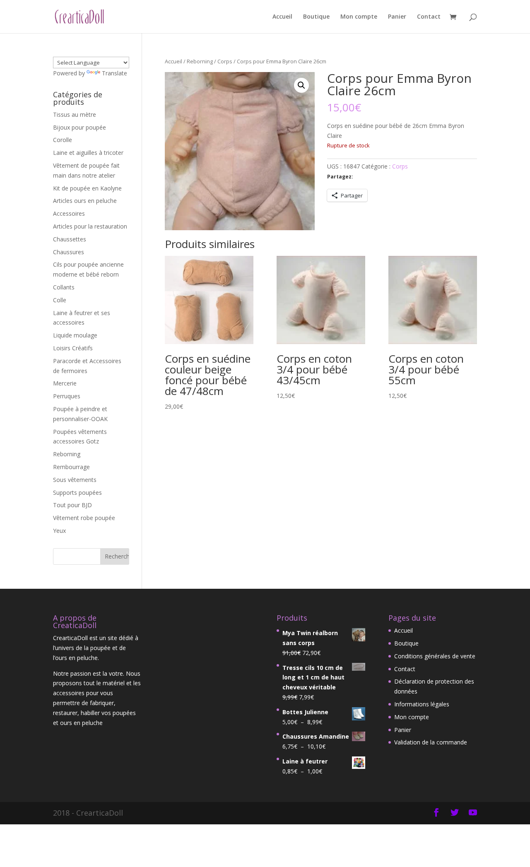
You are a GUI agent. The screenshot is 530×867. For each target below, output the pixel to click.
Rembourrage (71, 467)
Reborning (200, 61)
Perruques (66, 396)
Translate (114, 73)
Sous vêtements (74, 480)
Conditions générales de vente (434, 656)
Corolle (62, 140)
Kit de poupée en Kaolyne (87, 188)
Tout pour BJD (72, 505)
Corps (224, 61)
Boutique (316, 17)
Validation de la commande (430, 742)
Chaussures (68, 252)
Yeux (59, 531)
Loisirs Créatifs (73, 348)
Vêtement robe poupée (84, 518)
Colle (59, 300)
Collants (64, 287)
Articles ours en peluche (85, 201)
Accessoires (69, 213)
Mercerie (65, 383)
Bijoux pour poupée (79, 127)
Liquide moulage (75, 335)
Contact (429, 17)
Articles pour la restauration (90, 226)
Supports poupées (77, 492)
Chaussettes (69, 239)
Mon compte (358, 17)
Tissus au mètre (74, 114)
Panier (397, 17)
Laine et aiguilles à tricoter (88, 153)
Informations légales (421, 704)
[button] (301, 85)
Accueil (282, 17)
